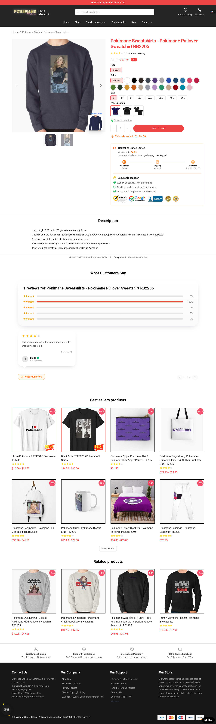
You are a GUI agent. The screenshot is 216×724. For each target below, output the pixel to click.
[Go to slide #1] (50, 140)
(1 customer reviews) (134, 53)
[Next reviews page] (195, 377)
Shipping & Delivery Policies (124, 679)
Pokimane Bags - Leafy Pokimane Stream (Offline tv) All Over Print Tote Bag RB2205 (180, 460)
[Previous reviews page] (179, 377)
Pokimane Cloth (31, 32)
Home (15, 32)
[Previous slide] (16, 85)
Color (113, 75)
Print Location (118, 103)
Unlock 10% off (6, 710)
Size (113, 93)
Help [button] (210, 720)
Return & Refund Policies (123, 688)
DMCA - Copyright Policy (74, 692)
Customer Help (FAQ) (121, 696)
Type (113, 65)
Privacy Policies (69, 688)
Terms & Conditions (71, 683)
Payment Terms (118, 683)
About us (66, 679)
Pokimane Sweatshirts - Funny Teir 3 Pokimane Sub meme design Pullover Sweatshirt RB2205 (131, 621)
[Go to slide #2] (66, 140)
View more (108, 549)
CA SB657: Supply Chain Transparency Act (82, 696)
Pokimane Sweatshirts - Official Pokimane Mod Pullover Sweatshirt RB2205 (31, 621)
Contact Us (116, 692)
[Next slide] (100, 85)
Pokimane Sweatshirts (55, 32)
